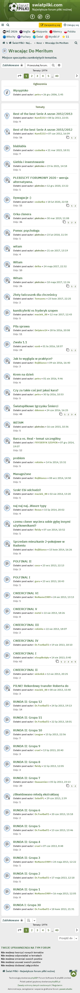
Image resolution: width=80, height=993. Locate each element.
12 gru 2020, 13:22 (57, 185)
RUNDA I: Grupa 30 (27, 905)
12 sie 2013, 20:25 (57, 673)
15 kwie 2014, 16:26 (60, 549)
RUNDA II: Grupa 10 (27, 730)
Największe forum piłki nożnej (52, 9)
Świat (39, 36)
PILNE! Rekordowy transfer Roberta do (40, 686)
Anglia (26, 31)
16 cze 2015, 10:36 (58, 426)
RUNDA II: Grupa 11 (27, 717)
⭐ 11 (65, 36)
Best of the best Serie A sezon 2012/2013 (42, 114)
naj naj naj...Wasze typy (29, 506)
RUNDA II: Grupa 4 (26, 842)
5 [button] (48, 76)
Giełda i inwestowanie (28, 162)
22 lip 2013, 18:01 (61, 721)
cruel (38, 750)
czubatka (40, 150)
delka (38, 266)
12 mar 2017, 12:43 (61, 314)
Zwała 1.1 (20, 342)
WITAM (18, 422)
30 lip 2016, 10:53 (53, 394)
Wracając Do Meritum (30, 50)
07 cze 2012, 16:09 (59, 133)
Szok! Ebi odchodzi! (27, 490)
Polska (71, 31)
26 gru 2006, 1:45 (53, 94)
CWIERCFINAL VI (25, 593)
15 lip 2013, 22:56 (56, 734)
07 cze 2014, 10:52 (54, 529)
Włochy (10, 36)
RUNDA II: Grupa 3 (26, 858)
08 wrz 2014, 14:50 (60, 478)
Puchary (26, 36)
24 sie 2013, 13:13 (63, 597)
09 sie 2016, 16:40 (59, 362)
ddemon (39, 410)
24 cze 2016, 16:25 (57, 410)
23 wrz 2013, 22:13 (53, 565)
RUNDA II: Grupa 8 (26, 762)
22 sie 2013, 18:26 (54, 612)
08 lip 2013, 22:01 (58, 117)
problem (19, 458)
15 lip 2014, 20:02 (54, 509)
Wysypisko (20, 90)
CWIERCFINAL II (25, 670)
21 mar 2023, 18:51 (59, 150)
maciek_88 (41, 314)
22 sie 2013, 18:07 (56, 628)
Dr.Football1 (42, 644)
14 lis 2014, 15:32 (56, 462)
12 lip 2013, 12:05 (53, 766)
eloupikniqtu (42, 657)
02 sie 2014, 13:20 (60, 493)
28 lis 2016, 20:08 (60, 330)
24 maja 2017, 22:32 (55, 266)
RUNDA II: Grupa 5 (26, 826)
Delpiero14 (41, 330)
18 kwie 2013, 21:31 (62, 909)
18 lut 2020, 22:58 (58, 201)
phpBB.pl (55, 981)
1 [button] (26, 76)
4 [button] (43, 76)
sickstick (40, 673)
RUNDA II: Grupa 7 (26, 778)
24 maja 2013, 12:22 (64, 861)
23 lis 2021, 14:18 (57, 166)
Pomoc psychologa (26, 230)
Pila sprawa (21, 326)
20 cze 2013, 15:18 (62, 814)
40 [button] (56, 76)
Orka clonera (22, 214)
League (39, 734)
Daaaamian (41, 781)
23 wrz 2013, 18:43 (53, 581)
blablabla (19, 146)
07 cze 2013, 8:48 (53, 845)
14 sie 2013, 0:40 (61, 657)
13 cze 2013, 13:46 (62, 830)
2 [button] (32, 76)
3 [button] (37, 76)
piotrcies (40, 166)
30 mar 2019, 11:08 (58, 218)
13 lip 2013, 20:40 (53, 750)
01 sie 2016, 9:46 (53, 378)
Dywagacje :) (22, 198)
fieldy (38, 529)
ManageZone (22, 474)
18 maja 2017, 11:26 (58, 282)
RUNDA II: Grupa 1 (26, 889)
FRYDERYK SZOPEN (46, 442)
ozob (37, 346)
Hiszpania (41, 31)
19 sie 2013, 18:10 (61, 644)
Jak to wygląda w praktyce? (32, 359)
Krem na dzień (23, 374)
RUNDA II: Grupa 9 (26, 746)
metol (38, 612)
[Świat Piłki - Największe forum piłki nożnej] (20, 8)
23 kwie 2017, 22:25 (59, 298)
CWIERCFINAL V (25, 609)
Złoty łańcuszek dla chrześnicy (35, 295)
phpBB (34, 978)
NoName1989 (43, 597)
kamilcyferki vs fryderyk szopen (35, 310)
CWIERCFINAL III (26, 625)
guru (37, 581)
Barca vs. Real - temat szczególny (37, 438)
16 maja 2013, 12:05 (64, 893)
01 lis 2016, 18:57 (53, 346)
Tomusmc (40, 298)
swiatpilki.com (47, 4)
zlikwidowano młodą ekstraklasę (36, 794)
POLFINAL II (22, 561)
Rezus (38, 509)
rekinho (39, 462)
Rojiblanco (41, 362)
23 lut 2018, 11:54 (57, 234)
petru (38, 94)
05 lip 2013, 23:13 (60, 781)
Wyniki (53, 36)
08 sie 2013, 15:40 (60, 689)
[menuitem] (8, 25)
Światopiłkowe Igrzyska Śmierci (35, 406)
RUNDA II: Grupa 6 (26, 810)
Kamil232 (40, 117)
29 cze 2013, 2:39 (57, 798)
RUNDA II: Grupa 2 (26, 873)
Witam (17, 262)
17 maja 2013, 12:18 (62, 877)
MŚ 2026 (11, 31)
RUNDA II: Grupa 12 (27, 702)
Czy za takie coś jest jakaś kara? (35, 390)
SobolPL (39, 798)
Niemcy (57, 31)
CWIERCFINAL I (24, 653)
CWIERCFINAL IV (25, 641)
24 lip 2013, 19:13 (61, 705)
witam (17, 246)
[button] (20, 76)
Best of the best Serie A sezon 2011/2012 (42, 130)
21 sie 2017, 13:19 (57, 250)
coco (37, 565)
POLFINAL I (21, 577)
